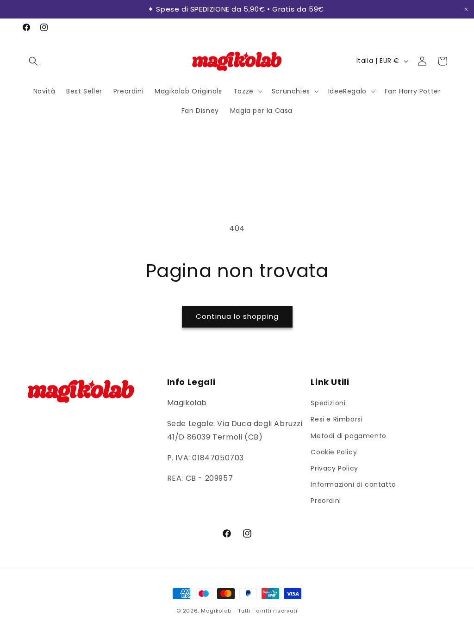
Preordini (326, 500)
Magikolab (216, 610)
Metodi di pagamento (348, 435)
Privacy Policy (334, 468)
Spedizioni (328, 403)
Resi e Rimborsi (336, 419)
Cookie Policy (334, 452)
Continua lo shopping (237, 316)
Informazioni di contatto (353, 484)
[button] (33, 61)
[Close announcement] (466, 9)
